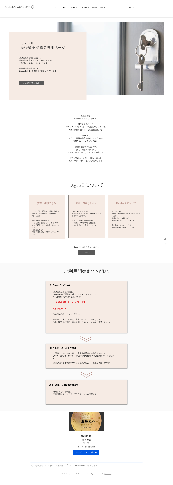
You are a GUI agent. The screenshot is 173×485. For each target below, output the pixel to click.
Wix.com (108, 474)
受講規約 (59, 465)
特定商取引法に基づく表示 (42, 465)
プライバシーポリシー (75, 465)
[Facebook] (165, 244)
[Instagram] (165, 239)
